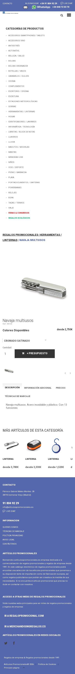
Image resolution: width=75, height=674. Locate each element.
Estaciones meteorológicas (23, 101)
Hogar (11, 117)
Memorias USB (15, 157)
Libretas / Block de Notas (21, 132)
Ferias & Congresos (18, 213)
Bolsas (12, 61)
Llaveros (13, 137)
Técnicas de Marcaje (13, 531)
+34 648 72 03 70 (60, 7)
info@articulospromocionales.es (18, 507)
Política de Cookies (47, 664)
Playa (11, 177)
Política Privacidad (13, 535)
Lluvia (11, 142)
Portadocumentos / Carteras (24, 182)
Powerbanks (14, 187)
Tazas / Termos (16, 203)
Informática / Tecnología (21, 127)
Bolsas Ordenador (18, 66)
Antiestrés (14, 46)
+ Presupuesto (37, 353)
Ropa (10, 198)
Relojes (12, 193)
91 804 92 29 (11, 503)
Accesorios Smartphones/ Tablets (26, 35)
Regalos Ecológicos (19, 218)
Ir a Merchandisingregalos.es (14, 626)
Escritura (13, 96)
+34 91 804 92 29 (48, 3)
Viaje (11, 208)
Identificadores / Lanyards (22, 122)
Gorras (12, 106)
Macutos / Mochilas (18, 147)
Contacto (7, 4)
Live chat (67, 3)
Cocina (11, 81)
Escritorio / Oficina (18, 91)
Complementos (16, 86)
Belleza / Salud (16, 56)
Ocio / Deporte (16, 167)
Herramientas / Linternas (21, 111)
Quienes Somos (10, 527)
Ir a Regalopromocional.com (14, 615)
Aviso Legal (8, 540)
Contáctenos (10, 544)
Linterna (8, 459)
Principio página (12, 668)
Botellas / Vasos (17, 71)
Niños (11, 162)
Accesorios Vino (16, 40)
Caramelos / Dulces (18, 76)
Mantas (12, 152)
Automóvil (14, 51)
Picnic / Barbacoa (17, 172)
